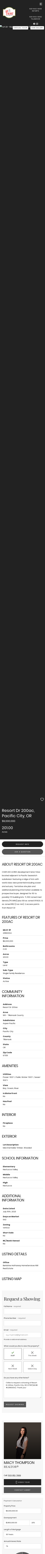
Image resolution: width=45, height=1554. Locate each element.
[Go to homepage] (11, 12)
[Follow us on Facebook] (34, 23)
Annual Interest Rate (12, 1541)
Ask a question (22, 852)
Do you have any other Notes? (16, 1378)
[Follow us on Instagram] (37, 23)
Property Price (9, 1506)
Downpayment (10, 1518)
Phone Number (14, 1318)
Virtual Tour (21, 28)
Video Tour (24, 1482)
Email (10, 1330)
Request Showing (15, 1404)
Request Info (22, 844)
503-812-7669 (14, 1475)
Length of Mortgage (12, 1529)
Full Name (12, 1306)
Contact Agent (22, 1490)
